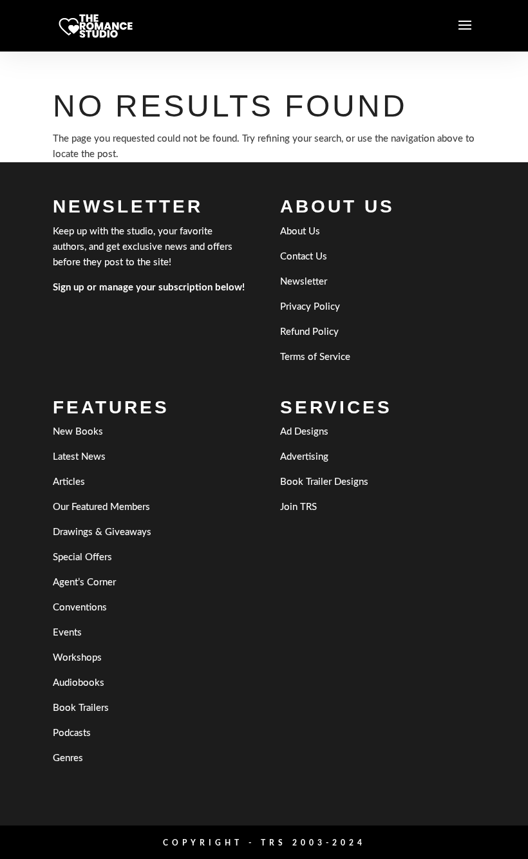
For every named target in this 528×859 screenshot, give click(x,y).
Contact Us (303, 256)
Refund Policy (309, 332)
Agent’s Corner (84, 582)
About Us (300, 231)
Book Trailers (81, 708)
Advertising (304, 457)
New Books (78, 432)
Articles (69, 482)
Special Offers (82, 557)
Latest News (79, 457)
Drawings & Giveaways (102, 532)
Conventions (80, 607)
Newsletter (303, 282)
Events (67, 632)
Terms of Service (315, 357)
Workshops (77, 658)
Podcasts (72, 733)
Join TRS (298, 507)
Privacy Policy (310, 307)
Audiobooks (78, 683)
